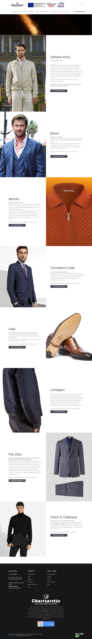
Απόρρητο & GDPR (51, 574)
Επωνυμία (49, 576)
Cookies (49, 579)
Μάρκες (31, 11)
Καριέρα (29, 579)
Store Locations (31, 574)
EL (80, 4)
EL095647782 (12, 635)
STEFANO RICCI (56, 11)
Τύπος (29, 576)
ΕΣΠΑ (48, 584)
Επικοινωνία (30, 581)
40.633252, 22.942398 (15, 588)
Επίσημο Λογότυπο (51, 581)
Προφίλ (23, 11)
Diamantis (15, 11)
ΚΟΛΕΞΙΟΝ (66, 11)
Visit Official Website (59, 90)
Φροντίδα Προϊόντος (32, 584)
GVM (31, 635)
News (29, 586)
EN (82, 4)
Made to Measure (42, 11)
